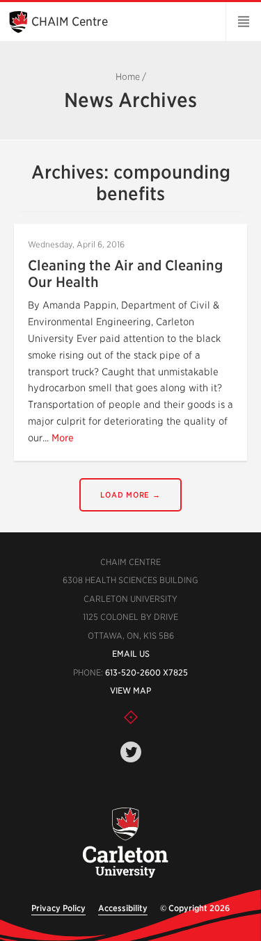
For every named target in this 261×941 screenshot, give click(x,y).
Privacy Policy (58, 908)
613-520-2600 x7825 (146, 672)
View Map (130, 690)
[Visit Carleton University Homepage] (125, 843)
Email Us (131, 653)
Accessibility (123, 908)
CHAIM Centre (69, 21)
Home (128, 77)
